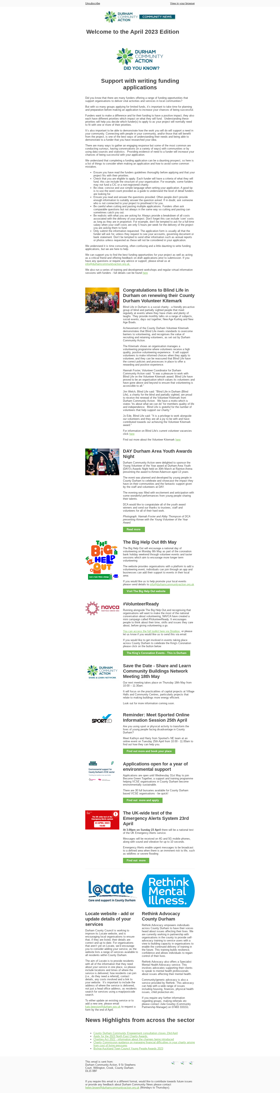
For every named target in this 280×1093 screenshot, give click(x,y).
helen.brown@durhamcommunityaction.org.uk (112, 1087)
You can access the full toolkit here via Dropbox (151, 631)
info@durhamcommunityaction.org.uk (172, 584)
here (145, 272)
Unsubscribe (92, 3)
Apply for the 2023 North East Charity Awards (120, 1036)
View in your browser (182, 3)
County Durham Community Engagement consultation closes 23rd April (135, 1033)
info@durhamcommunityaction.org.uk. (107, 264)
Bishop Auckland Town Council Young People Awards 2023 (128, 1048)
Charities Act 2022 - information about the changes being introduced (133, 1039)
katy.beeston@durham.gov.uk (103, 1006)
